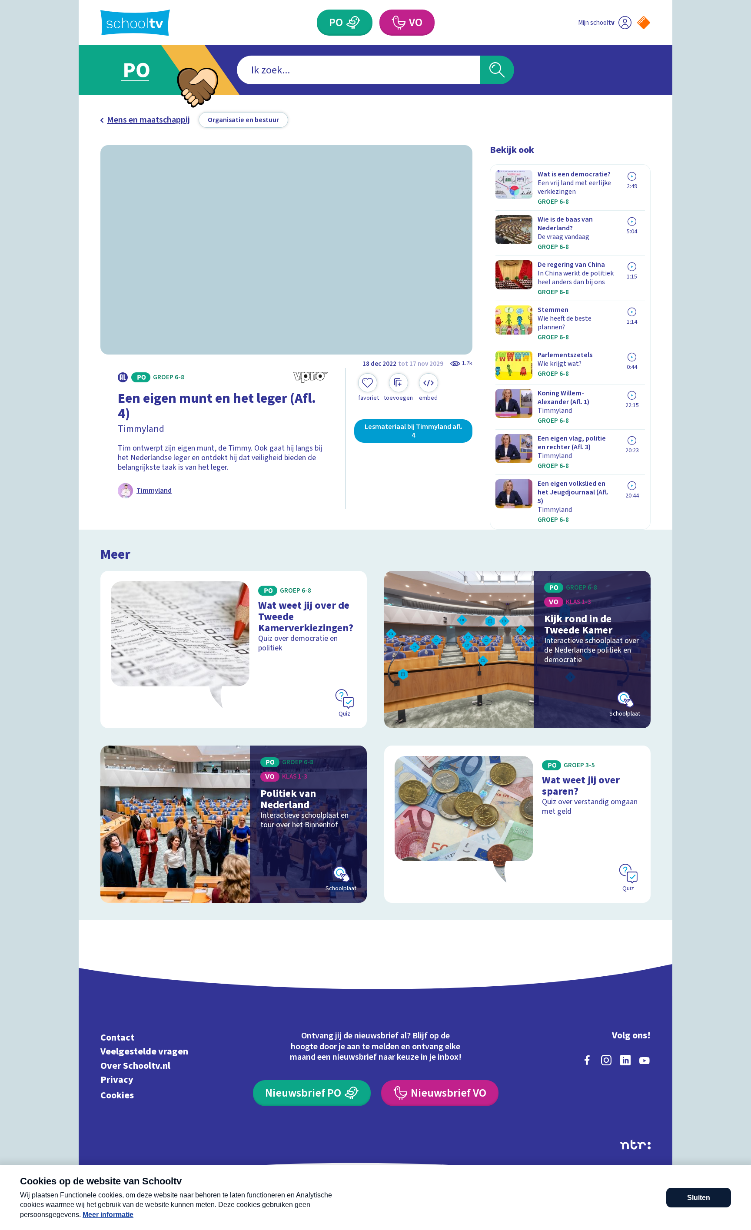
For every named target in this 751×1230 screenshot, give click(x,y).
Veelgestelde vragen (144, 1051)
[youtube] (644, 1060)
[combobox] (358, 70)
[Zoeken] (497, 70)
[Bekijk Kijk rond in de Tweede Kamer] (517, 649)
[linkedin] (625, 1060)
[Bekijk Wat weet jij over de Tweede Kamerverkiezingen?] (233, 649)
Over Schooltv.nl (135, 1065)
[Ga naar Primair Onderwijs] (144, 70)
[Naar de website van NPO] (644, 23)
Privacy (116, 1080)
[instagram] (606, 1060)
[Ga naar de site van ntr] (635, 1145)
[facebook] (587, 1060)
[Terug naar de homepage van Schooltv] (135, 23)
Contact (117, 1037)
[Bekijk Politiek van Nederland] (233, 824)
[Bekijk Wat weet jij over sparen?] (517, 824)
